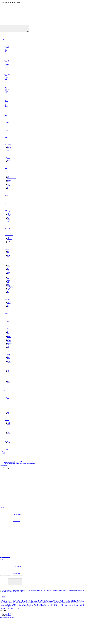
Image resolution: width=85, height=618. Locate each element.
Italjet (6, 75)
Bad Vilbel (8, 211)
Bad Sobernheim (38, 600)
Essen (2, 602)
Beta (6, 50)
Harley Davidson (7, 64)
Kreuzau (8, 278)
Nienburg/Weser (16, 605)
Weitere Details (2, 507)
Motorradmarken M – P (7, 86)
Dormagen (42, 601)
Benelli (53, 600)
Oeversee (8, 372)
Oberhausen (8, 283)
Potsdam (8, 184)
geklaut (36, 602)
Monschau (8, 280)
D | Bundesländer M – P (7, 228)
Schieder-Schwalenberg (10, 287)
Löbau (8, 339)
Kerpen (8, 276)
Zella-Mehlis (3, 608)
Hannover (8, 251)
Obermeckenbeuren (10, 148)
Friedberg (8, 215)
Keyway (6, 77)
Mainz (8, 302)
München (8, 159)
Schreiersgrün (9, 345)
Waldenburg (8, 346)
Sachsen (6, 328)
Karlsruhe (8, 145)
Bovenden (8, 250)
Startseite (3, 594)
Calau (8, 177)
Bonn (8, 265)
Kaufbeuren (8, 158)
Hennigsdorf (9, 180)
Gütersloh (8, 273)
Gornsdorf (8, 335)
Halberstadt (8, 357)
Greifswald (64, 602)
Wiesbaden (8, 221)
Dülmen (8, 267)
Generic (6, 62)
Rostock (57, 606)
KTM (6, 78)
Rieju (44, 606)
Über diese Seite (4, 452)
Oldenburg (8, 254)
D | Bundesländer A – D (7, 137)
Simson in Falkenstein (8, 613)
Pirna (8, 344)
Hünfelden (8, 217)
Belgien (6, 397)
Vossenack (8, 291)
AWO (6, 49)
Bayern (6, 157)
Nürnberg (8, 160)
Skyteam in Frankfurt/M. (6, 505)
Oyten (8, 256)
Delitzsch (8, 332)
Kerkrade (8, 422)
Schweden (6, 441)
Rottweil (8, 149)
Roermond (8, 424)
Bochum (8, 264)
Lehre (8, 253)
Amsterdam (9, 600)
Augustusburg (9, 329)
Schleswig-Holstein (8, 370)
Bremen (6, 195)
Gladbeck (8, 272)
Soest (8, 289)
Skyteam (6, 101)
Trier (7, 305)
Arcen (8, 421)
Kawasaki (6, 76)
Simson (6, 100)
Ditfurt (8, 356)
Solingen (8, 290)
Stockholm (8, 442)
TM (5, 105)
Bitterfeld (70, 600)
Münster (8, 282)
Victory (6, 114)
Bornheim (8, 266)
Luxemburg (7, 412)
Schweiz (6, 449)
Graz (7, 431)
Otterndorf (8, 255)
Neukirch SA (9, 341)
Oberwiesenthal (9, 342)
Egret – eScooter (7, 61)
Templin (8, 187)
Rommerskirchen (53, 606)
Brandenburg (7, 175)
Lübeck (8, 371)
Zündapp (6, 123)
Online (6, 90)
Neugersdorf (9, 340)
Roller (50, 606)
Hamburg (6, 203)
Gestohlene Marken (4, 39)
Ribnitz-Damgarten (9, 239)
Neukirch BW (9, 147)
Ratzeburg (23, 606)
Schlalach (8, 185)
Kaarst (8, 275)
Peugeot (6, 91)
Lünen (2, 604)
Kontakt (3, 595)
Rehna (8, 238)
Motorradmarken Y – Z (7, 122)
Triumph (6, 106)
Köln (7, 277)
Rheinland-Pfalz (7, 299)
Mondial (6, 88)
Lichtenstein (8, 338)
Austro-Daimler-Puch (23, 600)
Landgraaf (8, 423)
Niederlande (7, 420)
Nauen (70, 604)
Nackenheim (9, 303)
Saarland (69, 606)
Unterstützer (3, 453)
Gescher (8, 271)
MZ (45, 604)
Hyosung (6, 67)
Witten (8, 292)
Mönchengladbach (9, 279)
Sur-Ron (6, 102)
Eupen (8, 398)
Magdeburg (5, 604)
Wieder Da (3, 451)
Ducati (6, 53)
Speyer (8, 304)
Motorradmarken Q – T (7, 99)
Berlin (6, 168)
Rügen (67, 606)
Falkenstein (7, 602)
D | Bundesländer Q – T (7, 313)
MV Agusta (7, 89)
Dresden (8, 333)
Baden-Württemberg (8, 144)
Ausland (5, 390)
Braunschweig (11, 601)
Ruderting (8, 161)
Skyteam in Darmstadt (5, 557)
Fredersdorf (8, 179)
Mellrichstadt (26, 604)
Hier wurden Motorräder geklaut (6, 130)
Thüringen (6, 379)
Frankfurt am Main (9, 214)
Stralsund (8, 242)
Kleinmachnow (9, 181)
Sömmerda (8, 382)
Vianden (8, 413)
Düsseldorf (8, 268)
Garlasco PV (9, 405)
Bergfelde (8, 176)
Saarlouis (8, 320)
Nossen (29, 605)
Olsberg (8, 284)
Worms (8, 306)
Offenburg (59, 605)
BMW (6, 51)
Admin (11, 506)
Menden (29, 604)
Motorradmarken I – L (7, 74)
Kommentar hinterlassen (16, 521)
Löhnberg (8, 218)
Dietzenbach (9, 212)
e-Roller (61, 601)
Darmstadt (14, 566)
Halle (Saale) (9, 358)
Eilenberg (67, 601)
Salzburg (8, 433)
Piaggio (6, 92)
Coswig (8, 331)
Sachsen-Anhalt (7, 354)
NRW (35, 605)
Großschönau (9, 337)
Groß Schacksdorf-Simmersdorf (11, 178)
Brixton (6, 52)
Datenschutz (3, 596)
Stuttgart (8, 150)
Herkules (6, 65)
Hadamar (8, 216)
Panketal (8, 183)
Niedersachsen (7, 249)
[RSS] (8, 23)
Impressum (3, 597)
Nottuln (32, 605)
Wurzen (8, 347)
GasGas (33, 602)
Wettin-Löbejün (9, 363)
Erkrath (8, 270)
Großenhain (8, 336)
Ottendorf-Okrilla (9, 343)
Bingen (67, 600)
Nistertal (20, 605)
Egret (64, 601)
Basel (45, 600)
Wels (7, 434)
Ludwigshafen (9, 301)
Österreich (13, 608)
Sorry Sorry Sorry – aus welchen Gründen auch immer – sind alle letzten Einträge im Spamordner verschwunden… (20, 463)
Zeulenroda (8, 383)
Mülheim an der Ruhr (10, 281)
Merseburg (8, 360)
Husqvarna (6, 66)
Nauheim (8, 219)
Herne (8, 274)
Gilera (6, 63)
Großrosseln (8, 321)
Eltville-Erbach (9, 213)
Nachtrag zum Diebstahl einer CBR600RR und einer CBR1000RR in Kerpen (14, 461)
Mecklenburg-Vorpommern (9, 235)
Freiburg (20, 602)
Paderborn (8, 285)
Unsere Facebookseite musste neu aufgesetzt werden (11, 462)
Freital (8, 334)
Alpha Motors (7, 47)
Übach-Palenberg (17, 608)
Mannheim (8, 146)
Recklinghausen (9, 286)
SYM (6, 104)
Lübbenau (8, 182)
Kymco (6, 79)
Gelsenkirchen (40, 602)
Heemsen (8, 252)
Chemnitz (8, 330)
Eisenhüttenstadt (71, 601)
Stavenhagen (9, 240)
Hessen (6, 210)
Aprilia (12, 600)
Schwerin (8, 241)
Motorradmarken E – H (7, 60)
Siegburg (8, 288)
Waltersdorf (8, 188)
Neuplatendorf (9, 361)
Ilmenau (8, 380)
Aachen (1, 600)
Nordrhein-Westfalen (25, 605)
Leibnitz (8, 432)
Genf (47, 602)
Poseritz (8, 237)
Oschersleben (9, 362)
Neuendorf (8, 381)
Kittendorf (8, 236)
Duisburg (8, 269)
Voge (6, 115)
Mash (6, 87)
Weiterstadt (8, 220)
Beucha (64, 600)
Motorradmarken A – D (7, 46)
